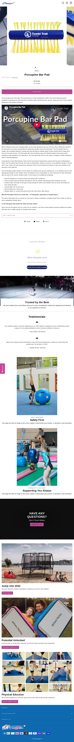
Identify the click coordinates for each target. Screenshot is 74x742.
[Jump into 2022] (37, 563)
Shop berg (7, 593)
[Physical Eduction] (37, 672)
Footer (4, 707)
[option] (37, 36)
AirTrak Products (10, 647)
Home (36, 71)
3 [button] (38, 67)
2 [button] (37, 67)
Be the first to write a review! (37, 267)
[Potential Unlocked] (37, 617)
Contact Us (6, 719)
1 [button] (35, 67)
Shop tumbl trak (10, 701)
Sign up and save (9, 713)
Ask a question (9, 215)
